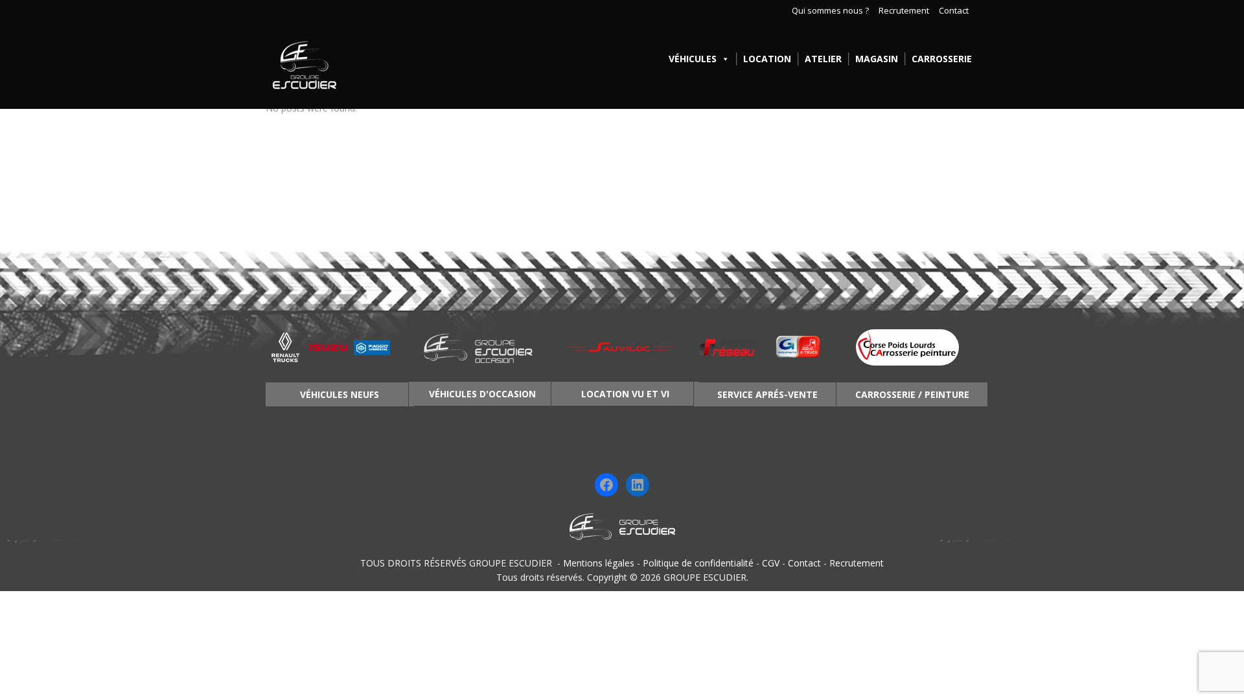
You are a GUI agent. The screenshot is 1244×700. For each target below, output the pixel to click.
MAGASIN (876, 58)
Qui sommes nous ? (830, 11)
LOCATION (767, 58)
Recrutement (904, 11)
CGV (770, 563)
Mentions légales (598, 563)
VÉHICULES (693, 58)
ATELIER (823, 58)
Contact (954, 11)
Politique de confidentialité (698, 563)
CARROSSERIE (942, 58)
